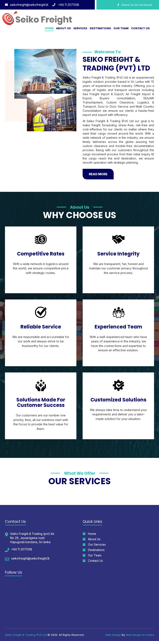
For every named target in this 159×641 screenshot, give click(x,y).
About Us (63, 28)
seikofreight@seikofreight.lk (29, 4)
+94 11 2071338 (68, 4)
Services (80, 28)
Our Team (121, 28)
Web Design (113, 634)
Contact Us (140, 28)
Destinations (100, 28)
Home (49, 28)
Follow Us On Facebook (135, 4)
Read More (98, 174)
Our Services (96, 544)
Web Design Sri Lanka (140, 634)
